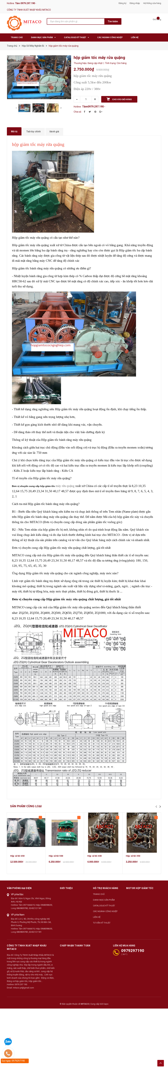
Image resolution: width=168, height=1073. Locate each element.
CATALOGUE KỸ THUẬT (104, 905)
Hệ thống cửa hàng (152, 3)
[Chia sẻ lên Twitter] (90, 111)
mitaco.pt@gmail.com (23, 987)
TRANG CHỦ (99, 894)
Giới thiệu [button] (66, 888)
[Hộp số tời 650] (26, 833)
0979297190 (132, 950)
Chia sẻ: (78, 111)
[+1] (100, 111)
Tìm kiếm (113, 21)
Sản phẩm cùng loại (26, 806)
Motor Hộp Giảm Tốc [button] (139, 888)
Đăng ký (122, 3)
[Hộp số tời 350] (142, 833)
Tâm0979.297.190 (93, 106)
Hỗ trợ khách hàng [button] (105, 888)
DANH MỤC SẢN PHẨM (104, 900)
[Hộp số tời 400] (103, 833)
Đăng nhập (135, 3)
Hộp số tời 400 (94, 856)
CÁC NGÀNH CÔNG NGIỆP (105, 911)
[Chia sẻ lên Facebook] (84, 111)
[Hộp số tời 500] (64, 833)
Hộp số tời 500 (56, 856)
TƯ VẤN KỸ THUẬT (101, 923)
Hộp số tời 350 (133, 856)
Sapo (105, 1004)
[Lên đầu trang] (160, 1063)
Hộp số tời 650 (17, 856)
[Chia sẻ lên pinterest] (95, 111)
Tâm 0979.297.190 (25, 3)
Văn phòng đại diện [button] (19, 888)
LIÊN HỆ (96, 917)
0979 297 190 (21, 984)
